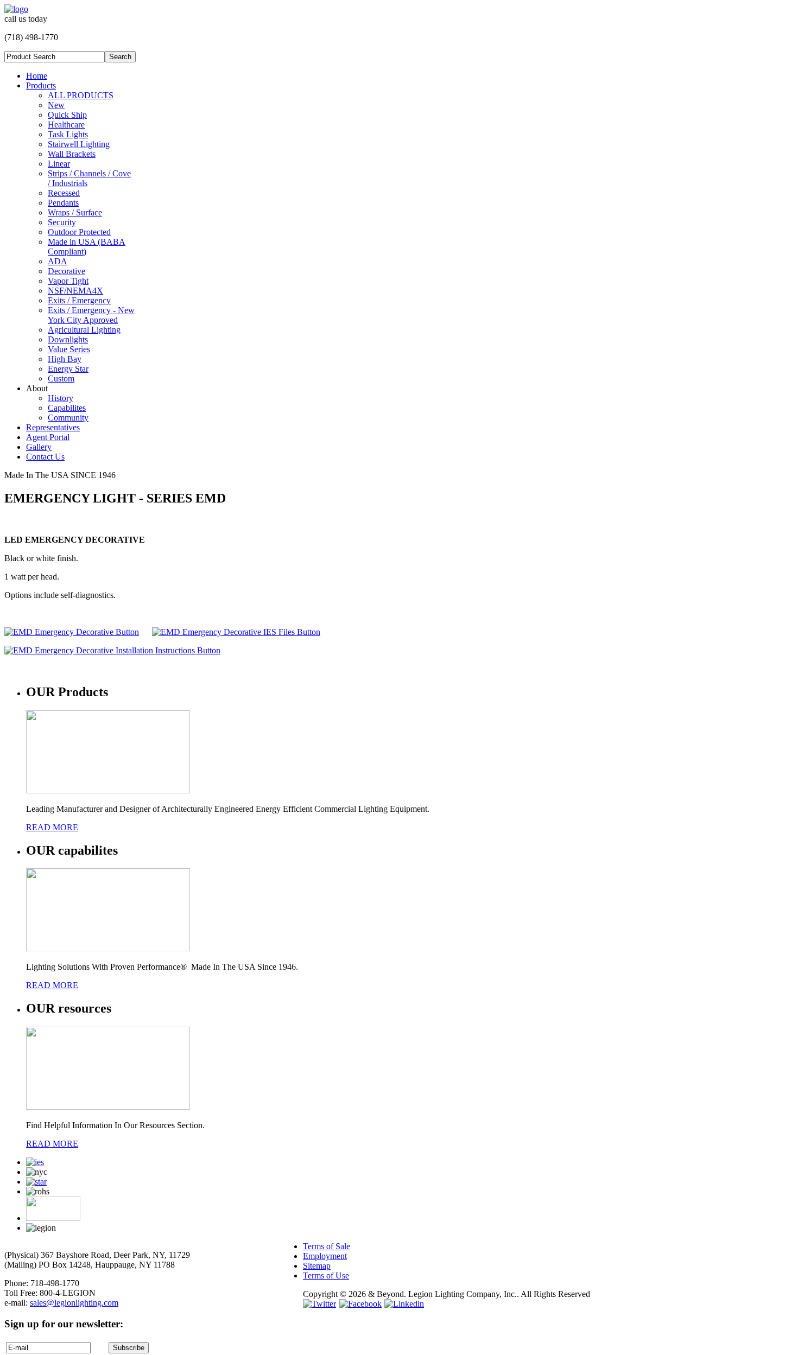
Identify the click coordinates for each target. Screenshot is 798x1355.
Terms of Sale (326, 1246)
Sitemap (317, 1265)
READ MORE (52, 827)
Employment (325, 1256)
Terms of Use (326, 1275)
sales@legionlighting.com (74, 1302)
